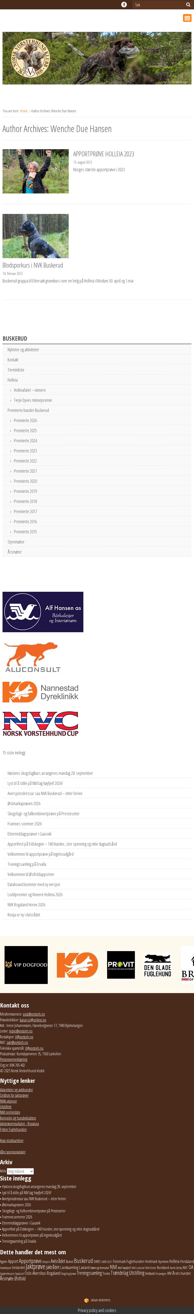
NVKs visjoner (8, 1101)
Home (24, 110)
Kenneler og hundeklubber (18, 1118)
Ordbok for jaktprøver (14, 1095)
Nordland (163, 1267)
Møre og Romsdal (99, 1267)
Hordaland (187, 1261)
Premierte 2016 (25, 521)
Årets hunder (181, 1273)
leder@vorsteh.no (21, 1031)
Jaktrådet (52, 1267)
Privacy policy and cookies (97, 1310)
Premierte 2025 (25, 430)
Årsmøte (7, 1278)
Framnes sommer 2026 (25, 824)
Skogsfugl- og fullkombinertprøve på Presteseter (44, 814)
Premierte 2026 (25, 420)
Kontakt (13, 360)
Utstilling (5, 1106)
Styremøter (16, 542)
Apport (13, 1261)
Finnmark (119, 1261)
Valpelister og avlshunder (16, 1089)
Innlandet (18, 1267)
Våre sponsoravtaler (13, 1152)
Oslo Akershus (35, 1273)
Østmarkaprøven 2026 (24, 803)
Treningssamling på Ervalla (27, 864)
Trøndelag (119, 1272)
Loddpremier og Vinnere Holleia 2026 (35, 894)
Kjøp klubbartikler (11, 1140)
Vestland (150, 1273)
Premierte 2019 (25, 491)
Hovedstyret (5, 1268)
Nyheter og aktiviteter (23, 349)
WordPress (100, 1300)
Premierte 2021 (25, 471)
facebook (124, 4)
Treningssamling (89, 1272)
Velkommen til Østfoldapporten (31, 874)
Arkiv (3, 1171)
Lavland (84, 1267)
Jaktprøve (35, 1266)
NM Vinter (150, 1268)
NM (113, 1267)
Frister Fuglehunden (13, 1129)
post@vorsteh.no (34, 1014)
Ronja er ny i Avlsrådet (24, 915)
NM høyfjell (124, 1267)
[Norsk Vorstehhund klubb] (97, 59)
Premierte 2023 (25, 451)
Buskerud (83, 1261)
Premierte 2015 (25, 532)
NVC (185, 1267)
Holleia (13, 380)
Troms (106, 1273)
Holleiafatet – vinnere (30, 390)
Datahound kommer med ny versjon (34, 884)
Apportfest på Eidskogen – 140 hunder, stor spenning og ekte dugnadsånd (62, 844)
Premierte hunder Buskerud (28, 410)
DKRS (97, 1261)
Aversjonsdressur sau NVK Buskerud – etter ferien (45, 793)
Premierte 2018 (25, 501)
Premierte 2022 (25, 461)
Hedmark (151, 1261)
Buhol (69, 1261)
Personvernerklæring (13, 1059)
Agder (3, 1261)
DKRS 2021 (107, 1262)
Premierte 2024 (25, 440)
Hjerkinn (163, 1261)
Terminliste (16, 370)
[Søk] (188, 4)
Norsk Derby (176, 1268)
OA (191, 1267)
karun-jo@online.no (33, 1020)
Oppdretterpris (7, 1274)
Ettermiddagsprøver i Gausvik (29, 834)
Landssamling (69, 1267)
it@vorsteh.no (24, 1037)
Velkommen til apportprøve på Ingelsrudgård (41, 854)
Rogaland (53, 1273)
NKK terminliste (10, 1112)
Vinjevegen (160, 1274)
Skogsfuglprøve (68, 1274)
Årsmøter (15, 552)
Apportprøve (30, 1261)
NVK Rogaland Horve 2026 (26, 905)
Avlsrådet (58, 1261)
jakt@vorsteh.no (17, 1042)
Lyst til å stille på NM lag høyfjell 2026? (35, 783)
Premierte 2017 (25, 511)
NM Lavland (138, 1268)
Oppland (19, 1274)
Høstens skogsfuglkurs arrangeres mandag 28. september (50, 773)
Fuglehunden (135, 1261)
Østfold (20, 1278)
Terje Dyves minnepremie (33, 400)
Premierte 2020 (25, 481)
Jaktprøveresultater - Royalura (19, 1123)
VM (169, 1273)
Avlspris (46, 1262)
